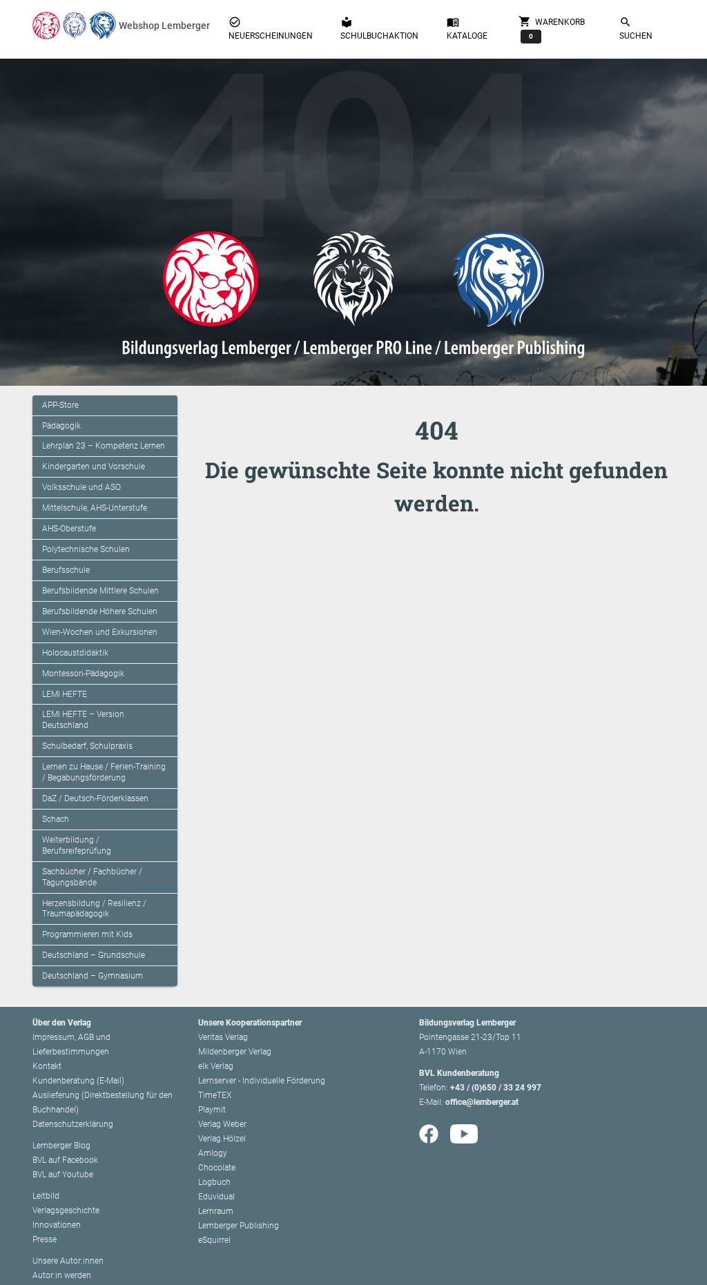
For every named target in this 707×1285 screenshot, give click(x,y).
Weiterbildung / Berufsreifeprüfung (76, 845)
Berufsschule (66, 570)
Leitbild (45, 1196)
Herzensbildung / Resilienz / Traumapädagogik (94, 909)
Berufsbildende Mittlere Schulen (100, 591)
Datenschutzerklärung (72, 1124)
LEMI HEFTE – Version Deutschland (83, 719)
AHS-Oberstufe (69, 528)
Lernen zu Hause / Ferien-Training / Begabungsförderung (104, 772)
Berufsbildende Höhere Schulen (99, 611)
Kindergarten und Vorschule (93, 466)
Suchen (635, 28)
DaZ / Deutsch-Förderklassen (95, 798)
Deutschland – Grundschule (93, 955)
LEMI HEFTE (64, 694)
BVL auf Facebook (65, 1160)
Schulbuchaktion (379, 28)
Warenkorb (552, 27)
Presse (44, 1239)
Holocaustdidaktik (75, 653)
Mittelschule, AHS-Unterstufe (94, 508)
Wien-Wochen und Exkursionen (99, 632)
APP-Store (60, 405)
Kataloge (467, 28)
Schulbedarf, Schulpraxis (87, 746)
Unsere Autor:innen (68, 1261)
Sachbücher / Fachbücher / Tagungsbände (92, 877)
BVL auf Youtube (62, 1174)
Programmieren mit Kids (87, 934)
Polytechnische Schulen (86, 549)
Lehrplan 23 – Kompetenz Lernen (103, 446)
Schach (55, 819)
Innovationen (56, 1225)
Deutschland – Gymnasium (92, 976)
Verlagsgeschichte (65, 1210)
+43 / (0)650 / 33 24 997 (495, 1087)
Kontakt (46, 1066)
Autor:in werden (61, 1275)
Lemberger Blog (61, 1145)
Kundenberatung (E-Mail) (78, 1081)
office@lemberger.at (482, 1102)
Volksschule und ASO (81, 487)
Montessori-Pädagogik (83, 673)
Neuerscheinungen (271, 28)
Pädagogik (61, 426)
